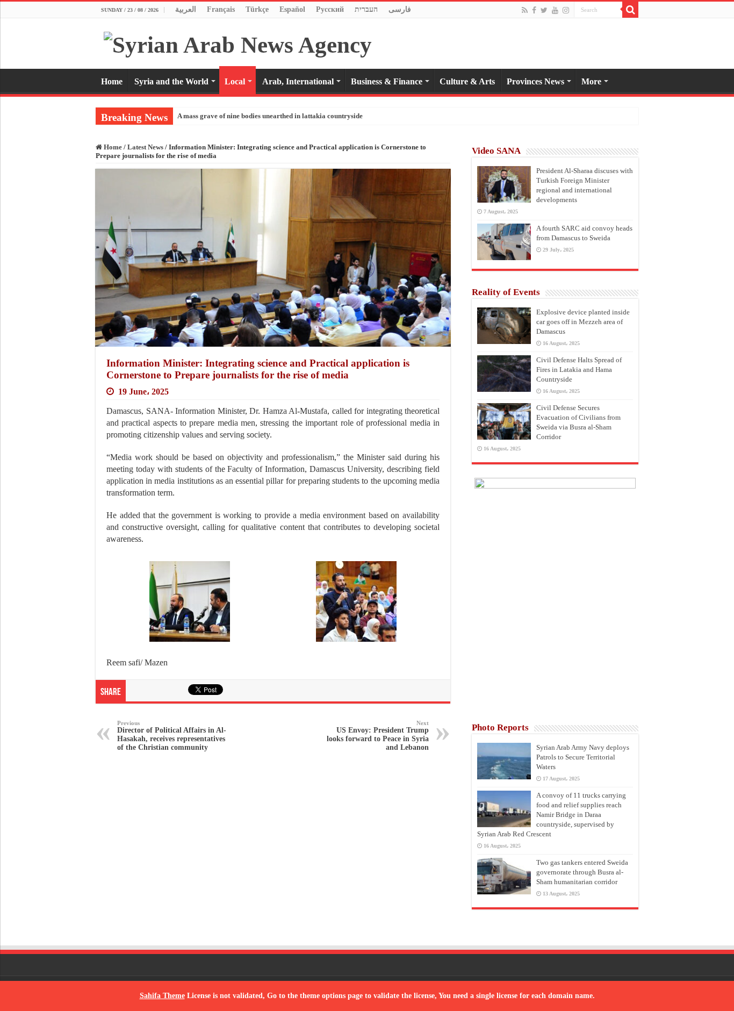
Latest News (145, 147)
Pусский (330, 9)
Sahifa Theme (162, 996)
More (591, 81)
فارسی (399, 9)
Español (292, 9)
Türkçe (257, 9)
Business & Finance (386, 81)
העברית (366, 9)
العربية (185, 9)
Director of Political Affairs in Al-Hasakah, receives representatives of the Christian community (171, 735)
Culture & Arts (467, 81)
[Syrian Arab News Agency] (238, 42)
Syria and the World (171, 81)
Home (112, 81)
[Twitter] (544, 10)
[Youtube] (555, 10)
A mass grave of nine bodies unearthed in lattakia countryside (270, 116)
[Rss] (525, 10)
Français (221, 9)
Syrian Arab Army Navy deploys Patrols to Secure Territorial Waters (582, 757)
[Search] (630, 10)
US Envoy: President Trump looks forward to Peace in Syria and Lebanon (378, 735)
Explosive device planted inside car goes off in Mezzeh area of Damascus (583, 321)
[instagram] (566, 10)
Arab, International (298, 81)
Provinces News (535, 81)
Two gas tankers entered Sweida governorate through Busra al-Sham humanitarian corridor (582, 872)
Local (235, 81)
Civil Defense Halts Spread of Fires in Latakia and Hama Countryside (579, 369)
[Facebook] (534, 10)
